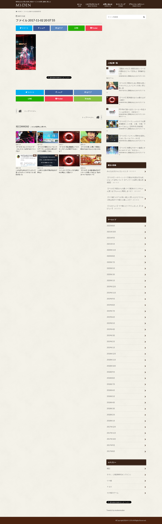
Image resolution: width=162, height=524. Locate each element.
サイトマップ (120, 5)
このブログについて (92, 5)
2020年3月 (111, 274)
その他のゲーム (112, 493)
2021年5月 (111, 244)
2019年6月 (111, 317)
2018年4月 (111, 402)
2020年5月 (111, 268)
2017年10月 (111, 439)
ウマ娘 (109, 481)
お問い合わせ (107, 5)
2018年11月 (111, 360)
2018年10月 (111, 366)
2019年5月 (111, 323)
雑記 (108, 468)
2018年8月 (111, 378)
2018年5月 (111, 396)
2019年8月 (111, 305)
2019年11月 (111, 293)
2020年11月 (111, 250)
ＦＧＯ (109, 487)
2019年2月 (111, 341)
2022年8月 (111, 226)
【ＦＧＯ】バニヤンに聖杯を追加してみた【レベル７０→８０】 (132, 137)
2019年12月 (111, 286)
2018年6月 (111, 390)
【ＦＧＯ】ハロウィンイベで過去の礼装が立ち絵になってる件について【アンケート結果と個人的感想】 (125, 179)
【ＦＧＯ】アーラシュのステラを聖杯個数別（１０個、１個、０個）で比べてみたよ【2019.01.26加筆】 (132, 123)
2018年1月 (111, 421)
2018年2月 (111, 415)
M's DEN (130, 520)
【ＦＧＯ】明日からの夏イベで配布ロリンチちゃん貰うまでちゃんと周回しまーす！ (125, 189)
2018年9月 (111, 372)
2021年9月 (111, 238)
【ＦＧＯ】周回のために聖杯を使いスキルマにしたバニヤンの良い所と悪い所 (132, 85)
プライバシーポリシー (136, 5)
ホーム (79, 5)
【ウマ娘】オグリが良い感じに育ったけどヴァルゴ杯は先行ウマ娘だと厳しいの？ (125, 198)
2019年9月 (111, 299)
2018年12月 (111, 354)
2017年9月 (111, 445)
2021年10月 (111, 232)
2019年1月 (111, 347)
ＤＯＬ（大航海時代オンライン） (119, 474)
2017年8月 (111, 451)
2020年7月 (111, 262)
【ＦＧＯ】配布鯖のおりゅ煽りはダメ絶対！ (132, 98)
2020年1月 (111, 280)
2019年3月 (111, 335)
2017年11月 (111, 433)
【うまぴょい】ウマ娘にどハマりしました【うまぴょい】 (125, 207)
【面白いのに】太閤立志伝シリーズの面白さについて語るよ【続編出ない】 (132, 71)
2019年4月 (111, 329)
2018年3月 (111, 408)
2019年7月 (111, 311)
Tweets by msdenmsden (115, 510)
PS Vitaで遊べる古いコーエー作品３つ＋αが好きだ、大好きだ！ (132, 110)
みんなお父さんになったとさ (121, 171)
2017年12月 (111, 427)
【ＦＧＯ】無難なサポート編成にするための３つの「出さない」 (132, 149)
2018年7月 (111, 384)
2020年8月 (111, 256)
